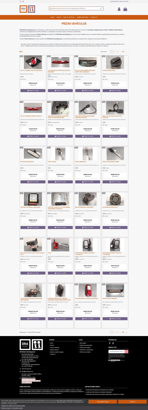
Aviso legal (83, 343)
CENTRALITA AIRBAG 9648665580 (30, 207)
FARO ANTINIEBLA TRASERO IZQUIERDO (86, 298)
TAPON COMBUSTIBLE (109, 70)
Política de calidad (85, 352)
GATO (49, 253)
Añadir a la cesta (34, 90)
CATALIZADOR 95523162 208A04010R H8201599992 (31, 299)
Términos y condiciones (86, 350)
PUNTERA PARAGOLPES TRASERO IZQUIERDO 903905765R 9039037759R (59, 299)
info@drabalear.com (27, 371)
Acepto (132, 402)
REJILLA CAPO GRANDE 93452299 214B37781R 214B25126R (85, 71)
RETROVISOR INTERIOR (27, 162)
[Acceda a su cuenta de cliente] (119, 9)
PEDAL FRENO (52, 162)
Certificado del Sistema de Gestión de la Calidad (99, 390)
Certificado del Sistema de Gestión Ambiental (99, 392)
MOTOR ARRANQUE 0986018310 (84, 207)
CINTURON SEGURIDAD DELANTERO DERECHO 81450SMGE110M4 (58, 116)
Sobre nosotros (54, 350)
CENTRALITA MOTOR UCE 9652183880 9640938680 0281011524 (59, 208)
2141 (123, 51)
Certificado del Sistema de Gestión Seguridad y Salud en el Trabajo (105, 394)
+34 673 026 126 (123, 1)
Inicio (51, 343)
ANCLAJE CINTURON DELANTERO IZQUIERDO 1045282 (84, 116)
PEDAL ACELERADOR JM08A (111, 162)
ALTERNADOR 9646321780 (110, 207)
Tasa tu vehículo (54, 347)
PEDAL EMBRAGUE (80, 162)
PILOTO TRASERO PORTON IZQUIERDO (31, 70)
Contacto (52, 354)
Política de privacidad (86, 345)
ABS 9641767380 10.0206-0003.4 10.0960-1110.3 (33, 253)
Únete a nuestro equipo (56, 352)
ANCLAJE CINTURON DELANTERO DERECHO (112, 116)
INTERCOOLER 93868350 (110, 298)
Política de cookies (85, 347)
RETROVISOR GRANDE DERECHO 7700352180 (112, 253)
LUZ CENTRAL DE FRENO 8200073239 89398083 (59, 71)
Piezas (52, 345)
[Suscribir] (126, 351)
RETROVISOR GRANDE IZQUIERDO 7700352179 (85, 253)
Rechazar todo (102, 402)
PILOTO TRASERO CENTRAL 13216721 (31, 116)
